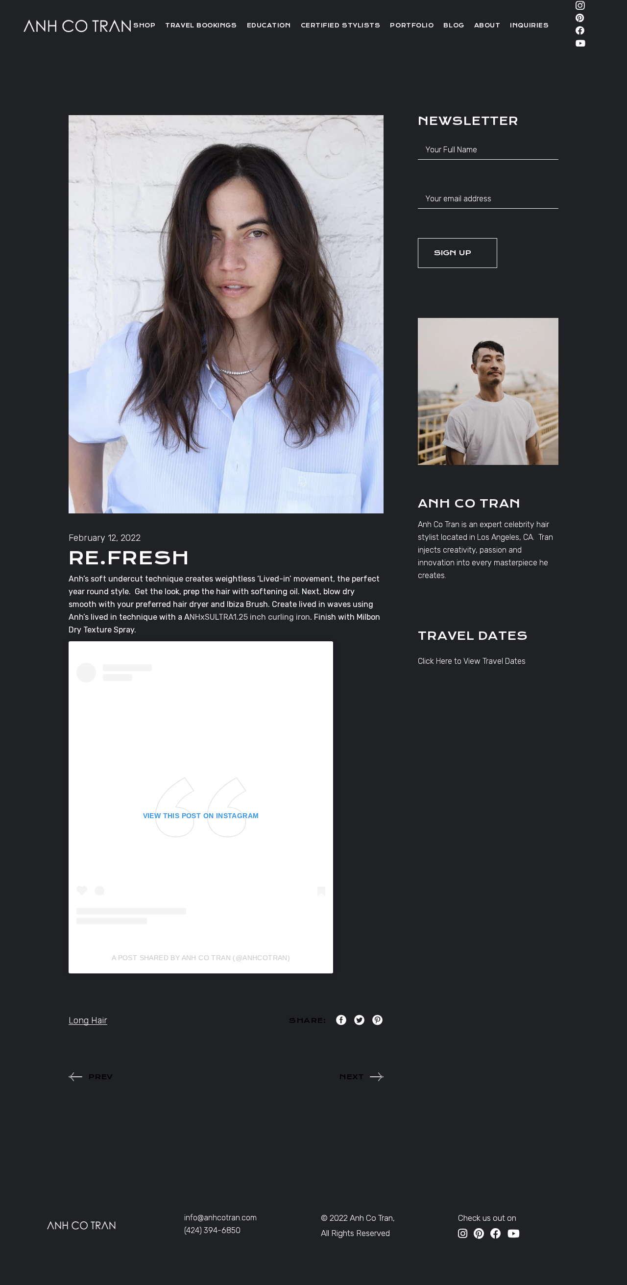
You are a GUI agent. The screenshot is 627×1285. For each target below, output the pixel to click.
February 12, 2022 (105, 538)
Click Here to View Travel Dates (472, 661)
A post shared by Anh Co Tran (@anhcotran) (201, 958)
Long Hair (88, 1020)
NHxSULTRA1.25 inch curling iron (250, 617)
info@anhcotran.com (220, 1217)
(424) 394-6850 (212, 1230)
